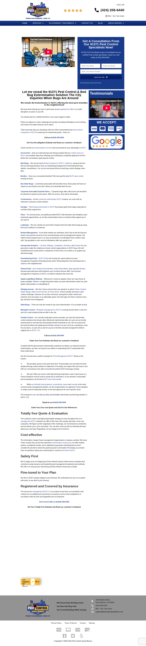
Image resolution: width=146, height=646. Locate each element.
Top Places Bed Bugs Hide (66, 606)
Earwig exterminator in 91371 (43, 207)
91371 (83, 148)
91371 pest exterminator (52, 379)
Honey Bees (54, 292)
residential (83, 310)
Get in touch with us (47, 502)
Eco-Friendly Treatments (61, 23)
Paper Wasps (26, 292)
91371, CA (36, 330)
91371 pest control (76, 176)
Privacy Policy (56, 623)
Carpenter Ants (27, 191)
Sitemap (92, 623)
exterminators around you (61, 443)
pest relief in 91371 (67, 450)
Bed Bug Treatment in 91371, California (57, 163)
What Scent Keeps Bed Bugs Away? (70, 603)
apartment (64, 109)
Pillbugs (50, 245)
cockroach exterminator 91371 (49, 199)
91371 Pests (43, 258)
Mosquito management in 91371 (49, 310)
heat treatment (46, 384)
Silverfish (67, 245)
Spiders (24, 279)
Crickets (43, 245)
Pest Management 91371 (63, 356)
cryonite (74, 384)
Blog (100, 23)
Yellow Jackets (80, 289)
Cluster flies (79, 245)
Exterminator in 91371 (46, 103)
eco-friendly (36, 384)
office (72, 109)
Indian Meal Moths (61, 269)
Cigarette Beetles (78, 269)
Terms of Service (71, 623)
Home (24, 23)
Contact (83, 623)
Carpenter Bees (43, 191)
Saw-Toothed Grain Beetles (42, 269)
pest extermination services (42, 148)
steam (65, 384)
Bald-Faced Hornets (39, 292)
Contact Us (87, 23)
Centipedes (58, 245)
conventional (57, 384)
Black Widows (36, 279)
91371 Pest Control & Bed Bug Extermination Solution (56, 93)
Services (37, 23)
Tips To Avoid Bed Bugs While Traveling (71, 610)
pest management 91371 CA (40, 491)
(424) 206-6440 (103, 57)
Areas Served (115, 23)
